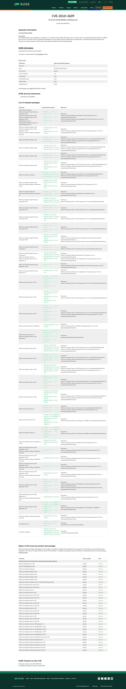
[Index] (64, 23)
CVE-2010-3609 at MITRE (25, 33)
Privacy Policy (103, 686)
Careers (27, 678)
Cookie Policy (109, 686)
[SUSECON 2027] (72, 2)
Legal (31, 678)
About (48, 678)
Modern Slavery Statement (40, 678)
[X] (105, 678)
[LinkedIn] (109, 678)
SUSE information (26, 48)
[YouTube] (99, 678)
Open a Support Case (21, 686)
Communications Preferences (57, 678)
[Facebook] (102, 678)
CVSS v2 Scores (22, 60)
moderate (40, 54)
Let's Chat (73, 678)
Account (93, 2)
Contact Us (98, 7)
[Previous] (59, 23)
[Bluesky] (112, 678)
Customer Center (84, 2)
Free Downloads (108, 7)
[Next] (67, 23)
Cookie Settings (95, 686)
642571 (32, 88)
